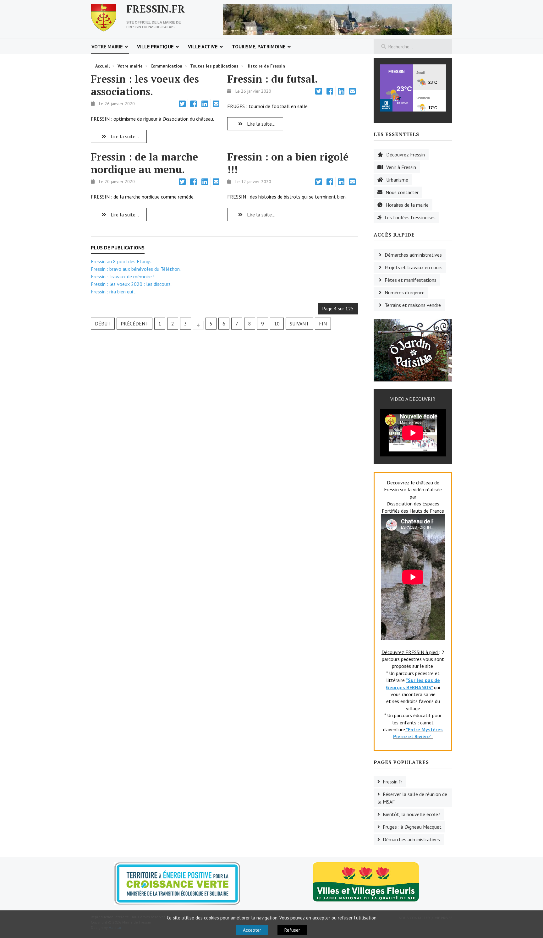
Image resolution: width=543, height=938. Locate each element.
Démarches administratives (413, 255)
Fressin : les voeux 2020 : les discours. (131, 284)
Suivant (299, 323)
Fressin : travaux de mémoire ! (122, 276)
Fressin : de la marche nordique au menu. (144, 163)
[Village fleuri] (366, 881)
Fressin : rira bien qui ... (114, 291)
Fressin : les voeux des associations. (145, 85)
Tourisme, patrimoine (258, 46)
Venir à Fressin (401, 167)
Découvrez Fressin (405, 154)
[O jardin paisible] (413, 349)
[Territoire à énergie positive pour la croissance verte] (177, 883)
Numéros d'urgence (405, 292)
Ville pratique (155, 46)
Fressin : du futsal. (272, 78)
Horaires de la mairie (407, 205)
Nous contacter (402, 192)
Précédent (134, 323)
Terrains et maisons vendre (413, 305)
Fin (323, 323)
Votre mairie (107, 46)
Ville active (202, 46)
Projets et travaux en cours (413, 267)
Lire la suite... (124, 136)
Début (103, 323)
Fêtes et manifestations (410, 280)
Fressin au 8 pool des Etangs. (121, 261)
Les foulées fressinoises (410, 217)
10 (277, 323)
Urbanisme (397, 180)
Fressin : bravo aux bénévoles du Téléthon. (136, 269)
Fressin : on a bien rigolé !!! (287, 163)
